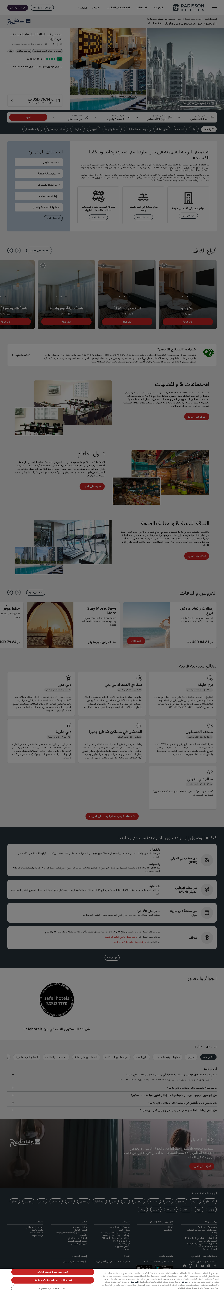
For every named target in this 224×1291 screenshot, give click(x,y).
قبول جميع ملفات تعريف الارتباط (52, 1272)
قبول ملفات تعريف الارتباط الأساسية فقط (52, 1280)
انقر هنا (134, 1281)
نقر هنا (184, 1281)
